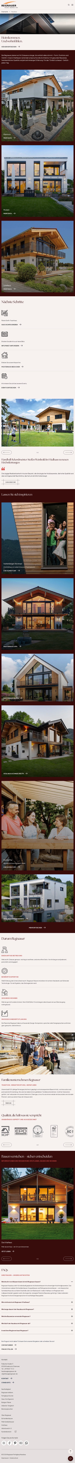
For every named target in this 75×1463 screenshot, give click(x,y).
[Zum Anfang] (70, 1451)
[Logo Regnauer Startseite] (9, 4)
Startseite (4, 12)
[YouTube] (20, 1443)
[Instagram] (3, 1443)
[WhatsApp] (26, 1443)
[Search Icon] (69, 5)
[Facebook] (9, 1443)
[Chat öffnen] (70, 1458)
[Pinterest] (15, 1443)
